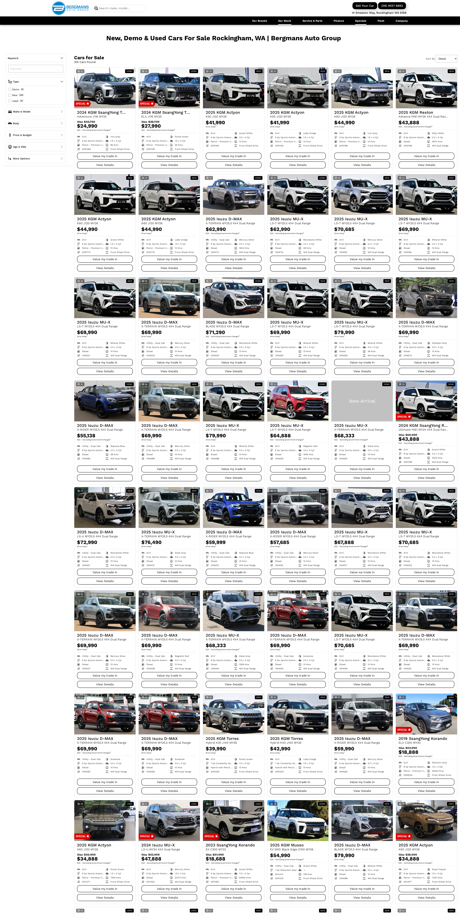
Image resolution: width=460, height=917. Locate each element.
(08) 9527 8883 (392, 5)
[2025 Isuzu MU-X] (298, 194)
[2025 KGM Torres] (233, 714)
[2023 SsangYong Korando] (233, 820)
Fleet (381, 20)
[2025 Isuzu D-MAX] (233, 194)
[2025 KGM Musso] (298, 820)
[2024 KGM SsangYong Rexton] (426, 401)
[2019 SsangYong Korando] (426, 714)
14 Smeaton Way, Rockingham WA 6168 (379, 12)
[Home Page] (70, 8)
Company (402, 20)
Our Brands (259, 20)
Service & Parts (312, 20)
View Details (105, 165)
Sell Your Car (365, 5)
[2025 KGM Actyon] (233, 88)
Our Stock (284, 20)
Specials (360, 20)
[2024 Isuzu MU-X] (169, 820)
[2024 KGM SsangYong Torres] (105, 88)
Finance (339, 20)
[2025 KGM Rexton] (426, 88)
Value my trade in (105, 156)
